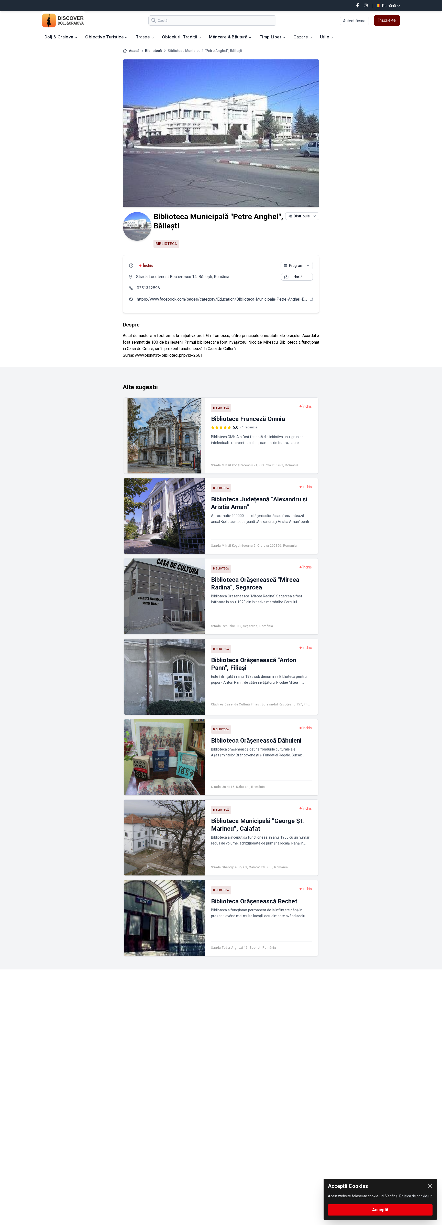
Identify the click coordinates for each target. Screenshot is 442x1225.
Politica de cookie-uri (416, 1196)
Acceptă (380, 1209)
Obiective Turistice (105, 36)
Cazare (301, 36)
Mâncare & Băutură (228, 36)
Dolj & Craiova (59, 36)
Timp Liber (270, 36)
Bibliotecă (153, 51)
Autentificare (354, 20)
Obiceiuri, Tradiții (180, 36)
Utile (325, 36)
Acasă (134, 51)
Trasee (143, 36)
